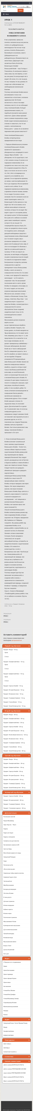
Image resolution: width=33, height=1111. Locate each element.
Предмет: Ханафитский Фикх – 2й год (13, 718)
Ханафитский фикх (8, 1031)
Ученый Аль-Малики (9, 990)
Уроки (6, 652)
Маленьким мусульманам (10, 1006)
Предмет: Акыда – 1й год (10, 649)
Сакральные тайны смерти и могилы (13, 873)
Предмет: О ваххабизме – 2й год (12, 747)
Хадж (5, 861)
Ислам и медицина (8, 905)
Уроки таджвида (8, 974)
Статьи (7, 656)
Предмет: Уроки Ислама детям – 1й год (14, 706)
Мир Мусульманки (8, 885)
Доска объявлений (8, 949)
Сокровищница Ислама (9, 1002)
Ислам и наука (7, 913)
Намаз (5, 966)
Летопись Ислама (8, 893)
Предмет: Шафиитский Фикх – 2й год (13, 722)
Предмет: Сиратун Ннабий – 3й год (13, 771)
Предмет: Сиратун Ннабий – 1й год (13, 686)
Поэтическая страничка (10, 917)
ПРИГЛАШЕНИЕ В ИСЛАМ (19, 1069)
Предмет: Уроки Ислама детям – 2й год (14, 751)
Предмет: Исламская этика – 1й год (13, 694)
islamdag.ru (6, 1047)
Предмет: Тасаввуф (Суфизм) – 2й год (14, 742)
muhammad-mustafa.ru (10, 1051)
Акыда (5, 1027)
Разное (5, 1014)
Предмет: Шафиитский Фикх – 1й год (13, 673)
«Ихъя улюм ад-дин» (9, 869)
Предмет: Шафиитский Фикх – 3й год (13, 767)
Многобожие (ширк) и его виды (12, 853)
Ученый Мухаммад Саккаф (11, 998)
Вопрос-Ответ (7, 945)
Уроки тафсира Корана (9, 978)
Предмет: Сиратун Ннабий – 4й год (13, 796)
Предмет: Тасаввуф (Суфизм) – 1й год (14, 698)
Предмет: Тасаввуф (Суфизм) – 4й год (14, 804)
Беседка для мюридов (9, 889)
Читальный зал (7, 881)
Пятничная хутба (8, 865)
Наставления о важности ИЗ (11, 845)
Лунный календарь (8, 933)
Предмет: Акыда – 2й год (10, 714)
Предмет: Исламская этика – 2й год (13, 738)
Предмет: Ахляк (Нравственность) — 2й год (15, 734)
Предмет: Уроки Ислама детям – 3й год (14, 787)
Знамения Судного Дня (10, 877)
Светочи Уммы (7, 849)
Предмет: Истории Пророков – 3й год (13, 775)
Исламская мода (8, 937)
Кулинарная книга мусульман (11, 925)
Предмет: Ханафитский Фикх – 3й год (13, 763)
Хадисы (5, 829)
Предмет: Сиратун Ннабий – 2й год (13, 726)
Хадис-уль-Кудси (8, 833)
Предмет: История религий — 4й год (13, 800)
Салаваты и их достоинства (11, 841)
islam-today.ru (7, 1043)
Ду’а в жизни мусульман (10, 929)
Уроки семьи (6, 982)
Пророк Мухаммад (8, 820)
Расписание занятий (9, 816)
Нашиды (5, 1010)
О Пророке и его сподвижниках (12, 962)
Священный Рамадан (9, 857)
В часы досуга (7, 897)
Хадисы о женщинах (9, 837)
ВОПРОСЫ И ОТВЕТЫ (18, 1065)
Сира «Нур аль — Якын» (9, 824)
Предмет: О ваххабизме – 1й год (12, 702)
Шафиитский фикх (8, 1035)
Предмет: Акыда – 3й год (10, 759)
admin (10, 25)
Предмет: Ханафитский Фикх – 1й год (13, 661)
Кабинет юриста (8, 909)
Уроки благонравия (8, 970)
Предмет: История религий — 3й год (13, 779)
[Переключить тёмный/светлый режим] (29, 3)
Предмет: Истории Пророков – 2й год (13, 730)
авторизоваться (17, 640)
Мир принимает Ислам (9, 921)
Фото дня (6, 953)
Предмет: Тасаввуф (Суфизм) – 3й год (14, 783)
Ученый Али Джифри (9, 994)
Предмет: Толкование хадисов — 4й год (14, 808)
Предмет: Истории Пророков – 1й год (13, 690)
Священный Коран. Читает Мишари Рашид (15, 1023)
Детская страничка (8, 901)
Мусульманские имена (9, 941)
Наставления (7, 986)
